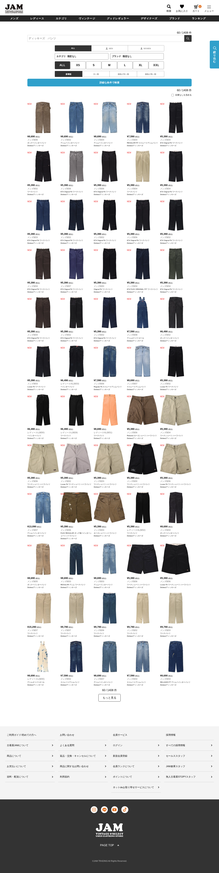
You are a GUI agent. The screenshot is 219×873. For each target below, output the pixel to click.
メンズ (14, 18)
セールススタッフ (175, 755)
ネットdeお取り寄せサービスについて (133, 787)
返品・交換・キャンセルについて (78, 755)
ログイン (118, 745)
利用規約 (64, 776)
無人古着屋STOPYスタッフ (181, 776)
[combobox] (109, 38)
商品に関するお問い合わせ (74, 766)
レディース (37, 18)
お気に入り (182, 11)
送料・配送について (17, 776)
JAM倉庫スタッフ (175, 766)
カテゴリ (61, 18)
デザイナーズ (149, 18)
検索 (188, 38)
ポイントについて (122, 776)
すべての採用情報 (175, 745)
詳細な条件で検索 (109, 82)
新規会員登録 (120, 755)
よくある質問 (67, 745)
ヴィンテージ (87, 18)
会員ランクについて (123, 766)
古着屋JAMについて (17, 745)
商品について (14, 755)
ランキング (199, 18)
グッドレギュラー (118, 18)
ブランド (174, 18)
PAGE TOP (107, 845)
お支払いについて (16, 766)
